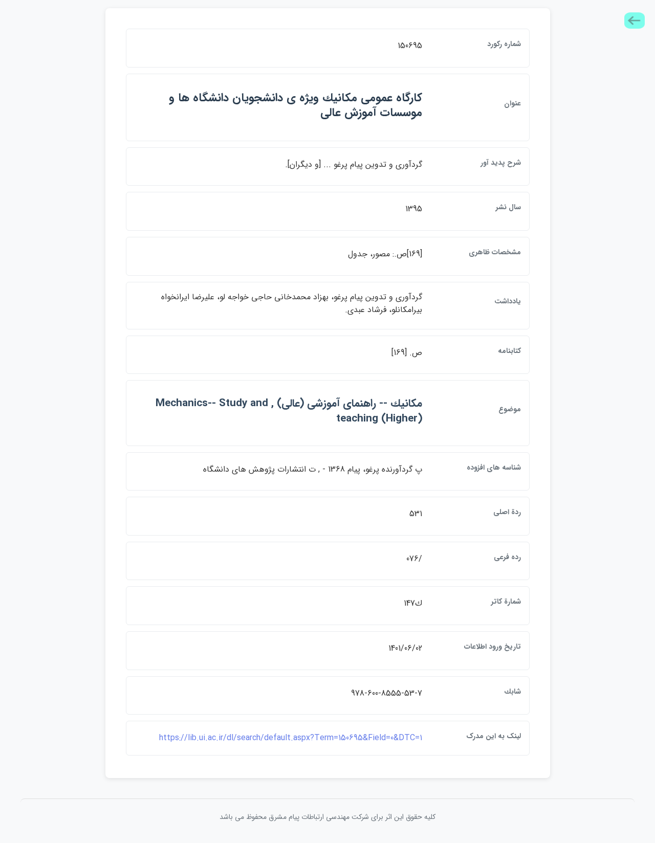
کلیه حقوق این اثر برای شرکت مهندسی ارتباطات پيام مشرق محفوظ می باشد (327, 817)
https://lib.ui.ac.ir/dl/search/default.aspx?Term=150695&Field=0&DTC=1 (290, 737)
